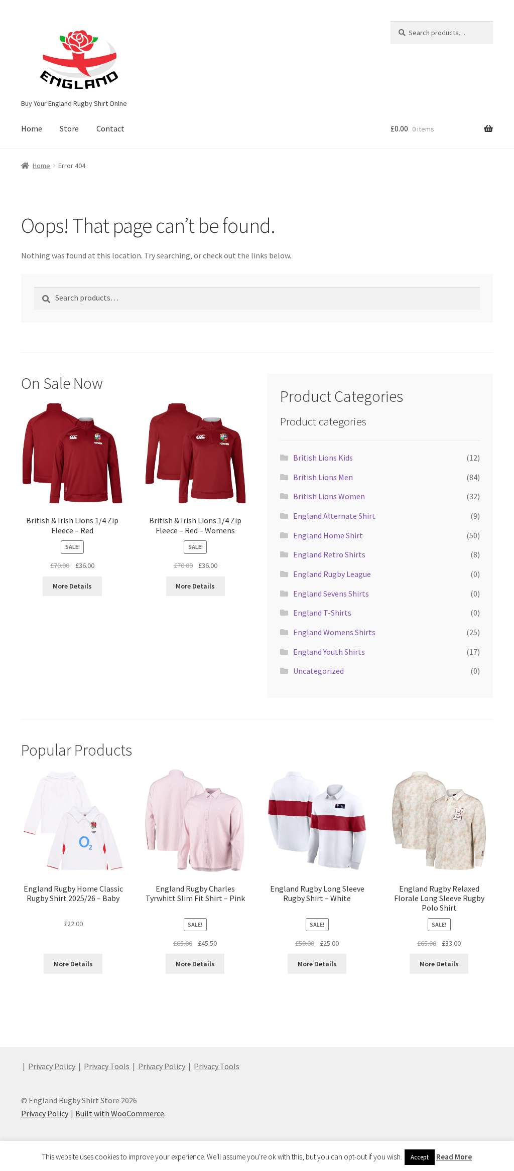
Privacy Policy (51, 1066)
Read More (454, 1156)
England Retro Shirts (329, 554)
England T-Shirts (322, 613)
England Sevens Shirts (331, 594)
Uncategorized (318, 671)
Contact (110, 128)
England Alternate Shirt (334, 516)
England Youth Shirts (329, 652)
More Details (72, 586)
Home (31, 128)
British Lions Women (329, 496)
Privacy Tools (107, 1066)
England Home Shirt (328, 535)
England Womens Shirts (334, 632)
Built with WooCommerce (119, 1113)
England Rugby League (332, 574)
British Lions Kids (323, 458)
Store (69, 128)
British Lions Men (323, 477)
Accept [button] (420, 1157)
